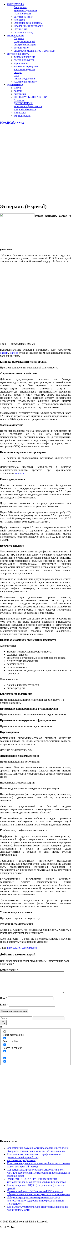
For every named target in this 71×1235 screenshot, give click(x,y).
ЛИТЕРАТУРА (15, 4)
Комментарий (9, 969)
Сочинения (20, 29)
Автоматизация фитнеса (21, 1160)
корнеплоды (21, 63)
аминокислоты (22, 115)
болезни (18, 90)
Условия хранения (24, 56)
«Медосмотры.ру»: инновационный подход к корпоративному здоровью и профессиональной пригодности (35, 1200)
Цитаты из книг (23, 16)
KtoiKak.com (12, 123)
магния (14, 352)
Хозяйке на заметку (25, 81)
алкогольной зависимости (22, 947)
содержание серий (24, 41)
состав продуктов (24, 59)
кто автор (19, 19)
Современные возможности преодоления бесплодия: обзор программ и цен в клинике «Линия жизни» (38, 1149)
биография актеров (25, 44)
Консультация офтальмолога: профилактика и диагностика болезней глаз (34, 1156)
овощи (18, 72)
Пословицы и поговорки (28, 25)
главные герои (22, 13)
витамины (20, 94)
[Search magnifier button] (3, 1022)
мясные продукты (24, 69)
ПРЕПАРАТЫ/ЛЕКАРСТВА (31, 97)
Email (4, 1004)
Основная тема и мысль (28, 22)
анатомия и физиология (28, 106)
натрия (4, 352)
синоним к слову (24, 32)
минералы (20, 112)
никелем (19, 473)
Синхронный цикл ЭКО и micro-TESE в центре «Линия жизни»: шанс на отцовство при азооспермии (38, 1193)
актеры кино (21, 47)
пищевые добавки (24, 78)
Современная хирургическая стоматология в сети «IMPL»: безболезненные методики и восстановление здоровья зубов (38, 1172)
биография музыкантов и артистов (34, 50)
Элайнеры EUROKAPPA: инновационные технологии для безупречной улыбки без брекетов (36, 1180)
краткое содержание (25, 10)
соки (16, 75)
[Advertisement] (35, 164)
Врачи (17, 87)
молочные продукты (26, 66)
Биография (20, 7)
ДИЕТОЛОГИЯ (23, 103)
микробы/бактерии (25, 109)
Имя (3, 998)
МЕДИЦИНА (15, 84)
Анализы (19, 100)
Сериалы (19, 38)
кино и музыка (15, 35)
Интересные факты (18, 53)
